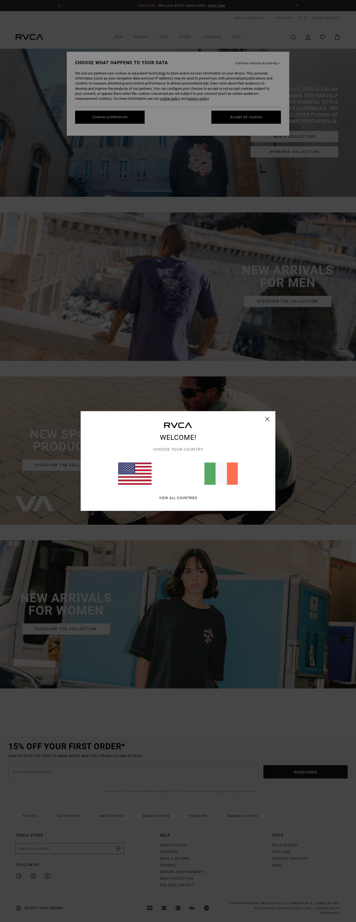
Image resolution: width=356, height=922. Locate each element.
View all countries (178, 498)
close (267, 419)
